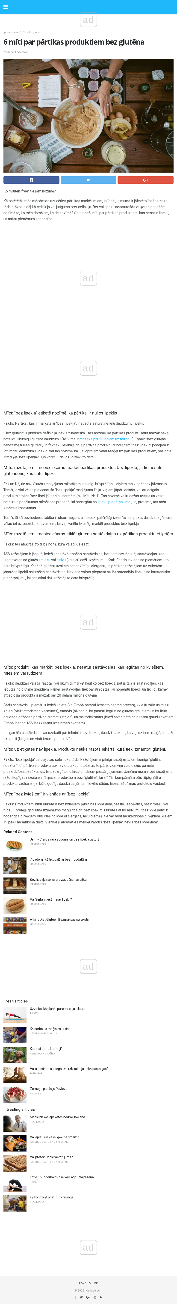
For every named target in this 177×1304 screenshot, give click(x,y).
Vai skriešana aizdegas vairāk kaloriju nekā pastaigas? (69, 1069)
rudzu (61, 560)
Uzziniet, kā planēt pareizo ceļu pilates (57, 1009)
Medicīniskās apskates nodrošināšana (57, 1117)
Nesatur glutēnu (32, 32)
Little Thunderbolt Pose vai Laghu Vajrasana (62, 1177)
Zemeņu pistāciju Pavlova (48, 1089)
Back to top (88, 1282)
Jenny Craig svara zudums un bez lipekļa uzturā (65, 839)
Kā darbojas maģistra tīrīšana (51, 1029)
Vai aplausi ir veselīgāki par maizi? (54, 1137)
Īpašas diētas (11, 32)
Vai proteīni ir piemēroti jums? (51, 1157)
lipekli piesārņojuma (114, 502)
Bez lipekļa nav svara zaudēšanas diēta (58, 879)
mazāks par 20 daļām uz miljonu (105, 439)
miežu (45, 560)
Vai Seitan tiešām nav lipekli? (51, 899)
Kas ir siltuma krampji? (46, 1049)
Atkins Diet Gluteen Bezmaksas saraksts (59, 919)
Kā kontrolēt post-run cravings (51, 1197)
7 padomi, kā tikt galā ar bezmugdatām (58, 859)
